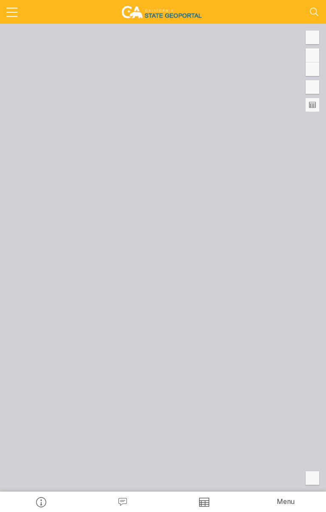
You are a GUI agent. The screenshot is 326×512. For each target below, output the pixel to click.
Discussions (122, 502)
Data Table (203, 502)
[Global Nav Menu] (12, 12)
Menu (286, 502)
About (41, 502)
